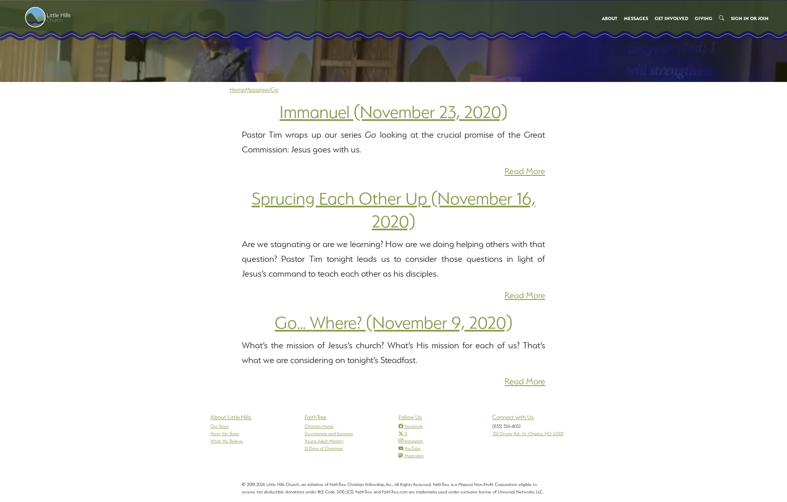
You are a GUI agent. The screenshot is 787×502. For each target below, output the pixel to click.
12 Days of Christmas (324, 448)
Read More (525, 171)
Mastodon (414, 455)
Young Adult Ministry (324, 440)
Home (237, 89)
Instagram (414, 440)
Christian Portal (319, 426)
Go (274, 89)
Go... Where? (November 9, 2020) (393, 322)
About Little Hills (230, 417)
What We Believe (226, 440)
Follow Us (410, 417)
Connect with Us (513, 417)
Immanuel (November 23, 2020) (393, 112)
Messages (257, 89)
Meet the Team (224, 433)
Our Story (219, 426)
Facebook (414, 426)
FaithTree (315, 417)
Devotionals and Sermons (329, 433)
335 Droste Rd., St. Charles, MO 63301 (527, 433)
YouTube (413, 448)
